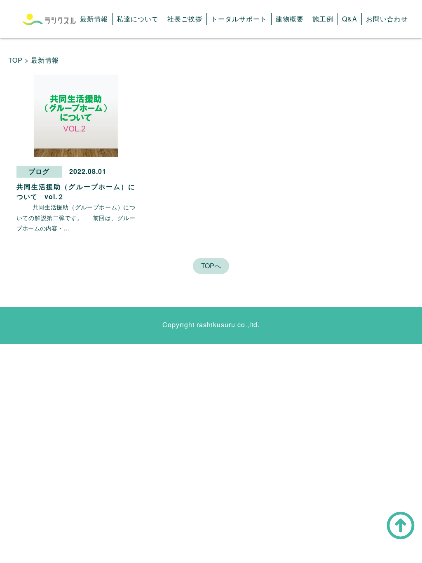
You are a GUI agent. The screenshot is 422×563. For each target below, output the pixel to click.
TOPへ (211, 265)
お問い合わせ (387, 18)
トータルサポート (239, 18)
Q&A (349, 18)
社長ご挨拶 (184, 18)
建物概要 (290, 18)
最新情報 (94, 18)
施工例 (322, 18)
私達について (138, 18)
